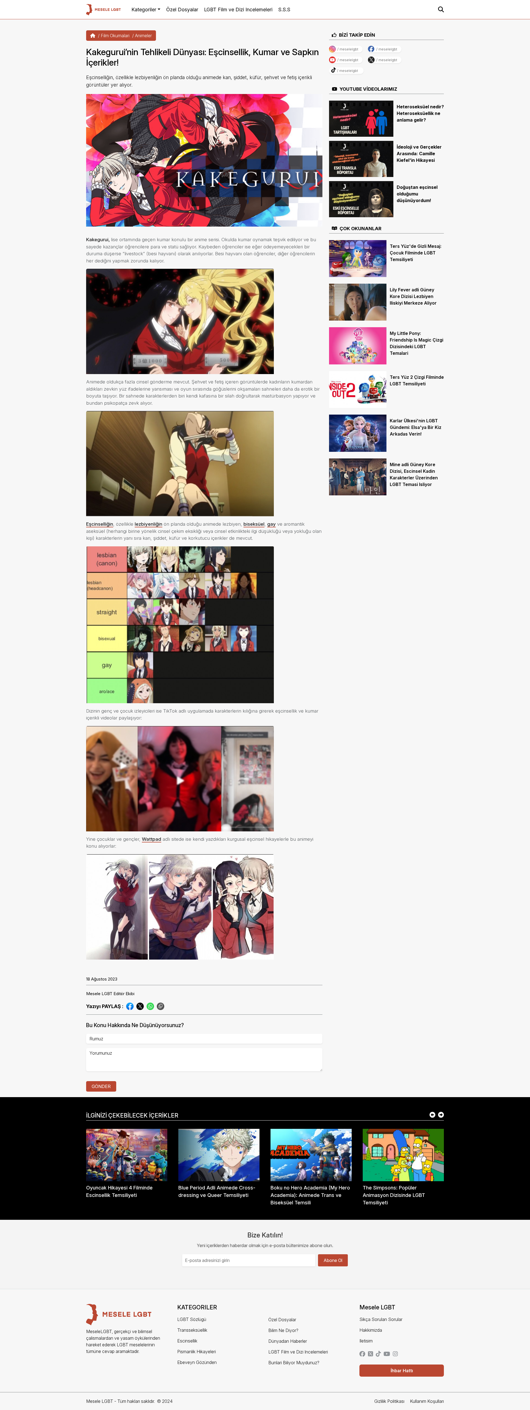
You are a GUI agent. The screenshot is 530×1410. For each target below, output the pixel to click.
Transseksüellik (192, 1330)
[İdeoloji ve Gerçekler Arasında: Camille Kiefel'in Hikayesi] (361, 158)
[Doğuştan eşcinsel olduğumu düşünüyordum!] (361, 199)
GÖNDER (101, 1086)
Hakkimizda (370, 1330)
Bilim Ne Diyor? (283, 1330)
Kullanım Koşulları (427, 1401)
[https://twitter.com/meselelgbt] (370, 1354)
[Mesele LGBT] (103, 9)
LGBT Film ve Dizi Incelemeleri (238, 9)
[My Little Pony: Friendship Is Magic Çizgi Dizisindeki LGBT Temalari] (357, 345)
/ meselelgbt (347, 49)
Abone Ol (333, 1260)
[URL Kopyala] (160, 1006)
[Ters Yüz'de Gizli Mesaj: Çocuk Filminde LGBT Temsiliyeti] (357, 258)
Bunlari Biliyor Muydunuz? (293, 1362)
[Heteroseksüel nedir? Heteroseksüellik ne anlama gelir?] (361, 118)
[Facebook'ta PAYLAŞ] (130, 1006)
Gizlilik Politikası (389, 1401)
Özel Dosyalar (182, 9)
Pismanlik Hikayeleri (196, 1351)
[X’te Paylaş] (140, 1006)
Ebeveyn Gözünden (197, 1362)
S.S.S (284, 9)
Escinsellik (187, 1341)
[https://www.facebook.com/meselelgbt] (362, 1354)
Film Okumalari (115, 35)
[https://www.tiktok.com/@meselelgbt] (378, 1354)
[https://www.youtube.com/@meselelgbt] (386, 1354)
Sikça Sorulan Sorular (380, 1319)
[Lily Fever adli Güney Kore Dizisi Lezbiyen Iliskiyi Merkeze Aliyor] (357, 302)
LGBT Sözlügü (191, 1319)
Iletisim (366, 1341)
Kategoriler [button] (143, 9)
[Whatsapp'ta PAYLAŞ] (150, 1006)
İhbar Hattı (402, 1370)
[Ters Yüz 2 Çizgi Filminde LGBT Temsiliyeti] (357, 389)
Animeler (143, 35)
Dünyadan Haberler (287, 1341)
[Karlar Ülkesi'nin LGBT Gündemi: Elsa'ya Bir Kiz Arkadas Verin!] (357, 433)
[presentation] (432, 1115)
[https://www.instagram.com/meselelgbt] (395, 1354)
